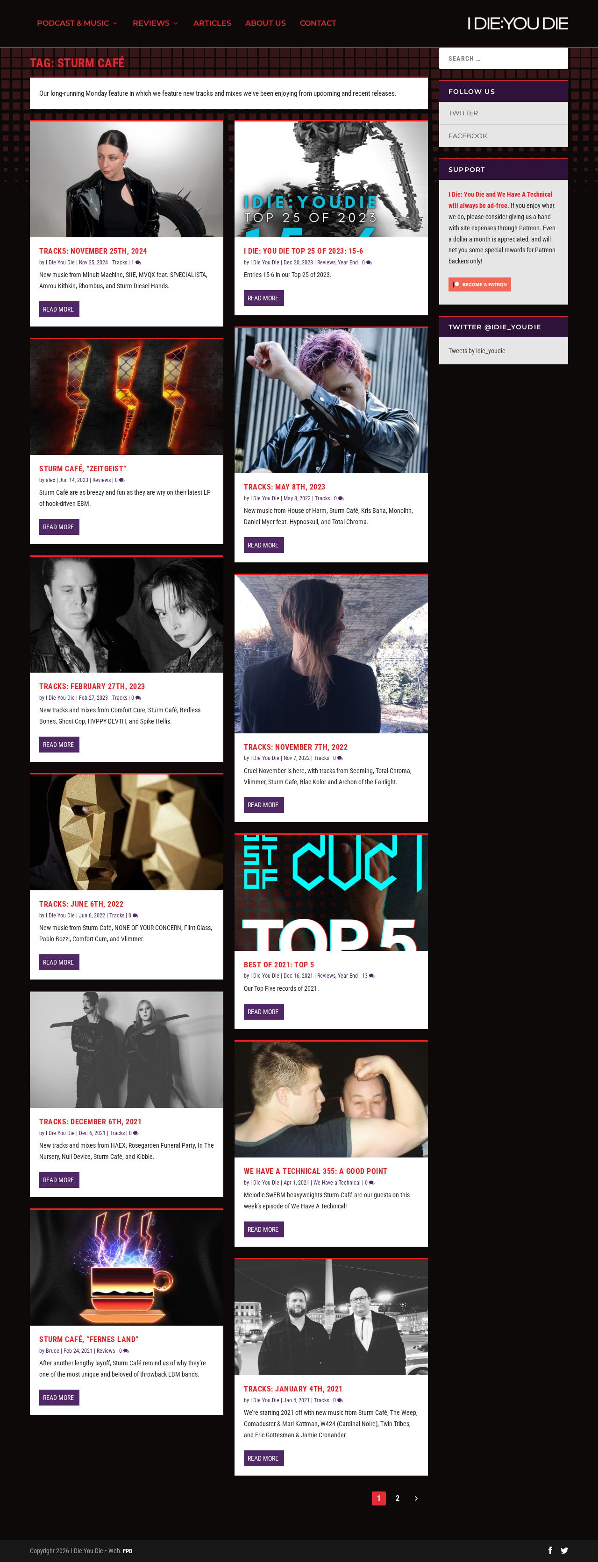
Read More (58, 309)
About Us (265, 24)
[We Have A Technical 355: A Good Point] (331, 1099)
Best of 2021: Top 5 (279, 964)
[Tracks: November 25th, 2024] (126, 179)
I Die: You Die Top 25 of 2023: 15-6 (303, 251)
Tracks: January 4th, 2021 (293, 1388)
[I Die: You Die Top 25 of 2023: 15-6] (331, 179)
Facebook (467, 136)
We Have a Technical (337, 1182)
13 (365, 976)
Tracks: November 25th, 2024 (93, 251)
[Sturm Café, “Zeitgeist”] (126, 397)
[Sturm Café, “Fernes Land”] (126, 1268)
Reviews (151, 24)
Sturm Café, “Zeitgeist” (83, 468)
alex (50, 480)
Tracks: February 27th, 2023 (92, 686)
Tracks (119, 262)
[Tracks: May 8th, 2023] (331, 400)
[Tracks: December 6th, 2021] (126, 1050)
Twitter (463, 113)
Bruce (52, 1351)
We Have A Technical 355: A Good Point (316, 1171)
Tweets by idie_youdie (476, 351)
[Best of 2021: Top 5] (331, 893)
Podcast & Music (73, 24)
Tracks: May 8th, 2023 (285, 487)
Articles (212, 24)
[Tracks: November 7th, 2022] (331, 654)
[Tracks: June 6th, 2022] (126, 832)
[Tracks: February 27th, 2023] (126, 615)
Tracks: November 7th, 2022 (296, 747)
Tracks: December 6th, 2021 (90, 1121)
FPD (127, 1551)
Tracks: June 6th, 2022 (81, 904)
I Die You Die (60, 262)
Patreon (529, 228)
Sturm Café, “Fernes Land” (89, 1339)
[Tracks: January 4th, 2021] (331, 1317)
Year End (348, 262)
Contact (318, 24)
